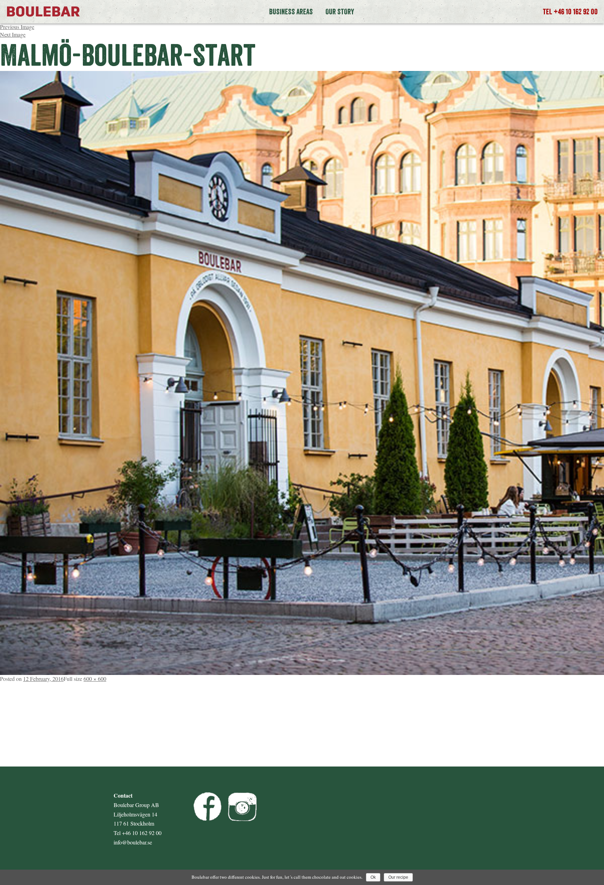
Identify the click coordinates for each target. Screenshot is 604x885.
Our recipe (398, 877)
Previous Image (17, 26)
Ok (373, 877)
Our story (339, 11)
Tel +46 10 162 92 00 (570, 11)
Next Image (13, 34)
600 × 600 (95, 678)
